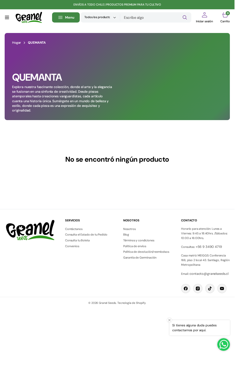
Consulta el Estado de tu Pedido (86, 234)
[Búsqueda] (185, 17)
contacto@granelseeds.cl (208, 274)
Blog (126, 234)
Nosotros (129, 229)
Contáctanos (73, 229)
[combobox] (155, 17)
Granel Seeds (107, 303)
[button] (7, 17)
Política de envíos (134, 246)
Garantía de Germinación (140, 257)
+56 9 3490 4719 (209, 247)
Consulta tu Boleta (77, 240)
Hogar (16, 42)
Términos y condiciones (138, 240)
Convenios (72, 246)
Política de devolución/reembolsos (146, 252)
